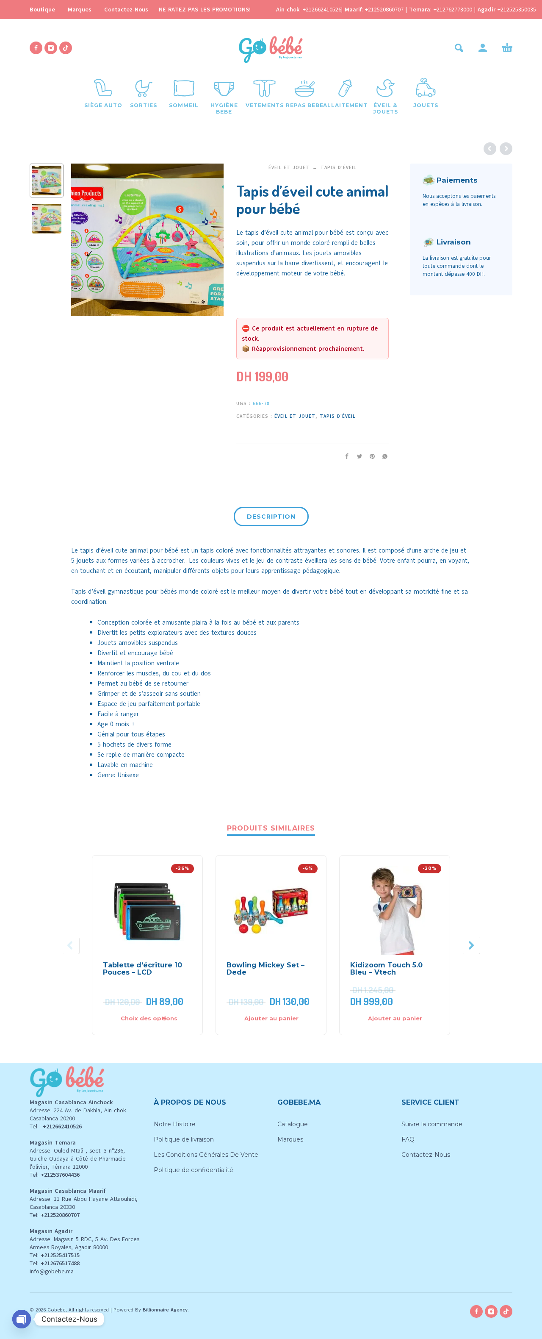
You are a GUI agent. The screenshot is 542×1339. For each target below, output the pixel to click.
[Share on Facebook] (344, 456)
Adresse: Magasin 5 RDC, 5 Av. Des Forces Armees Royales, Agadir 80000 (84, 1243)
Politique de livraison (184, 1139)
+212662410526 (322, 10)
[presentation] (85, 239)
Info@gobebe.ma (52, 1271)
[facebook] (36, 48)
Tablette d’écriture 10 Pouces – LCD (142, 968)
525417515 (66, 1255)
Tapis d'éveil (338, 167)
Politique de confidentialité (193, 1170)
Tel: (55, 1175)
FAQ (408, 1139)
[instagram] (50, 48)
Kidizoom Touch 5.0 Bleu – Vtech (386, 968)
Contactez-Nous (126, 10)
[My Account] (482, 48)
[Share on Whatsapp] (382, 456)
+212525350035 (517, 10)
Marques (79, 10)
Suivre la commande (431, 1124)
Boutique (42, 10)
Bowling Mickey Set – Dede (265, 968)
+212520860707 (385, 10)
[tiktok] (65, 48)
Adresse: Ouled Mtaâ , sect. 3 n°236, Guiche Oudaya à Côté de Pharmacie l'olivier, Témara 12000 (78, 1159)
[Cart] (507, 48)
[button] (459, 48)
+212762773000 (454, 10)
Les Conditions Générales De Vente (206, 1154)
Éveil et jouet (289, 167)
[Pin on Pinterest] (369, 456)
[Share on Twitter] (357, 456)
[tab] (271, 518)
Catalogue (292, 1124)
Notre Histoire (175, 1124)
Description (271, 516)
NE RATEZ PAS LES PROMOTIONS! (205, 10)
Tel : (56, 1126)
